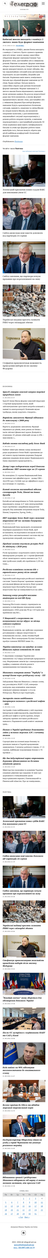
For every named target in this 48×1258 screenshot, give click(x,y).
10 (35, 1202)
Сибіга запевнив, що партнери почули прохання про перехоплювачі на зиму (22, 277)
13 (12, 1206)
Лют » (26, 1217)
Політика (20, 45)
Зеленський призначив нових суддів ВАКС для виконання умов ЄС (24, 191)
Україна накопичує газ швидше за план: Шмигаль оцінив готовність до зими (23, 648)
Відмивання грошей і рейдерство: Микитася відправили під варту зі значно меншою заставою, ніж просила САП (24, 1180)
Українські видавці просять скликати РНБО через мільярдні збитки (21, 321)
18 (42, 1206)
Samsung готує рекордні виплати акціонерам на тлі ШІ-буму (20, 596)
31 (35, 1214)
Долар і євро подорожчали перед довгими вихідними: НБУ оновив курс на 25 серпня (24, 467)
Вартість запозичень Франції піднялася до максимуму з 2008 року (23, 419)
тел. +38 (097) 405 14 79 (24, 1247)
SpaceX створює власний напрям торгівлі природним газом (24, 393)
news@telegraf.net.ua (24, 1244)
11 (42, 1202)
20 (12, 1210)
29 (23, 1214)
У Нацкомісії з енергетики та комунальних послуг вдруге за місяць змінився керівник (21, 621)
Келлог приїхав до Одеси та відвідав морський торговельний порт (21, 1106)
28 (18, 1214)
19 (6, 1210)
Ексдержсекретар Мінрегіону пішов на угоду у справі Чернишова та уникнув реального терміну (22, 1142)
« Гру (21, 1217)
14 (18, 1206)
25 (42, 1210)
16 (30, 1206)
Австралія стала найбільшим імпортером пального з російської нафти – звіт (24, 701)
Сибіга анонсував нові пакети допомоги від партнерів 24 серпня (23, 234)
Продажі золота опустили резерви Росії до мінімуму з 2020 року (23, 545)
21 (18, 1210)
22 (23, 1210)
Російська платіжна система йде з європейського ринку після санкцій (20, 571)
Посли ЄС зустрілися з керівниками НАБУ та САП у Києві (24, 1034)
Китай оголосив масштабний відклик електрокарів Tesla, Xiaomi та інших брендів (22, 492)
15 (23, 1206)
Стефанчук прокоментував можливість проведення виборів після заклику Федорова (22, 365)
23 (30, 1210)
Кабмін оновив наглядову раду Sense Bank (24, 443)
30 (30, 1214)
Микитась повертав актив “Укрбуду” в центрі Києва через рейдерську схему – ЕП (24, 674)
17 (35, 1206)
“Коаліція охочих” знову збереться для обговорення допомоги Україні (22, 999)
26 (6, 1214)
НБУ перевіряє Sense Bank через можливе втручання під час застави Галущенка (23, 519)
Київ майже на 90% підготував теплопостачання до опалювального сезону (21, 1070)
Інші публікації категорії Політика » (33, 151)
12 (6, 1206)
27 (12, 1214)
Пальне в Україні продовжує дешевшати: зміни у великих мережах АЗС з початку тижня (23, 732)
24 (35, 1210)
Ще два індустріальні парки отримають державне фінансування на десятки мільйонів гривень (23, 761)
